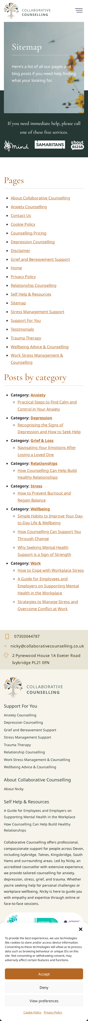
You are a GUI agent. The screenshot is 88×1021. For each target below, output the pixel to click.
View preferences (44, 1000)
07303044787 (36, 637)
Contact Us (21, 215)
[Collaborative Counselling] (27, 11)
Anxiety (38, 395)
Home (16, 268)
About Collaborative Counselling (40, 198)
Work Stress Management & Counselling (37, 759)
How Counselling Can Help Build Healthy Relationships (37, 827)
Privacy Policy (53, 1012)
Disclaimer (20, 250)
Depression (41, 418)
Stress (36, 486)
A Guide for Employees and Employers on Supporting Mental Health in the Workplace (48, 586)
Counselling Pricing (28, 233)
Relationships (44, 463)
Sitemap (18, 303)
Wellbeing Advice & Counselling (40, 346)
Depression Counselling (33, 241)
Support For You (26, 320)
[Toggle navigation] (79, 10)
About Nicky (13, 789)
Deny (44, 987)
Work (36, 563)
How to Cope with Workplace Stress (51, 570)
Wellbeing (40, 509)
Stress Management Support (37, 311)
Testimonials (22, 329)
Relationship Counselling (33, 285)
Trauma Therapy (26, 338)
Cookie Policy (32, 1012)
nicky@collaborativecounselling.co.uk (44, 646)
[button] (80, 928)
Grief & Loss (42, 440)
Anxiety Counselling (29, 206)
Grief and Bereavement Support (40, 259)
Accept (44, 974)
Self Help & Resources (31, 294)
